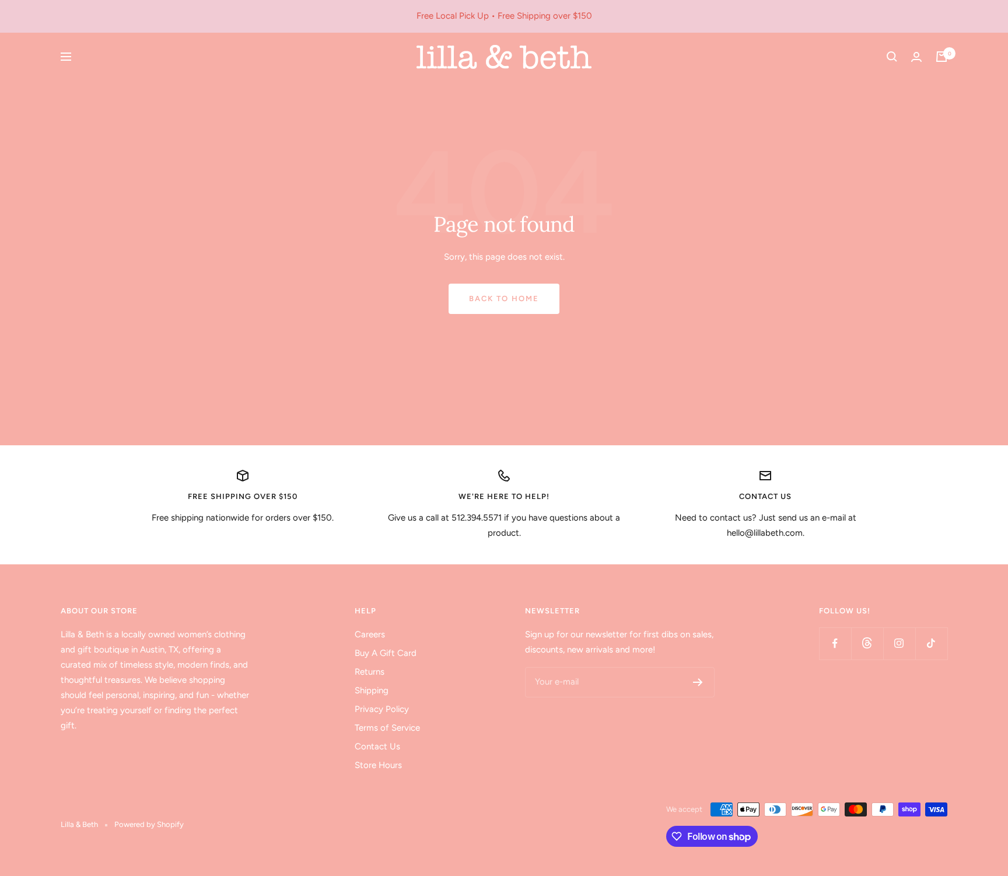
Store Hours (378, 765)
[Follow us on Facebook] (835, 643)
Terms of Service (387, 728)
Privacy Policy (382, 709)
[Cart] (941, 56)
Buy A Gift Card (385, 653)
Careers (370, 634)
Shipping (371, 690)
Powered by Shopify (149, 824)
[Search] (892, 56)
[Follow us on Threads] (867, 643)
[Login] (916, 57)
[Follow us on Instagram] (899, 643)
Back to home (504, 298)
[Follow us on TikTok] (931, 643)
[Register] (698, 682)
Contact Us (377, 746)
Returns (369, 671)
